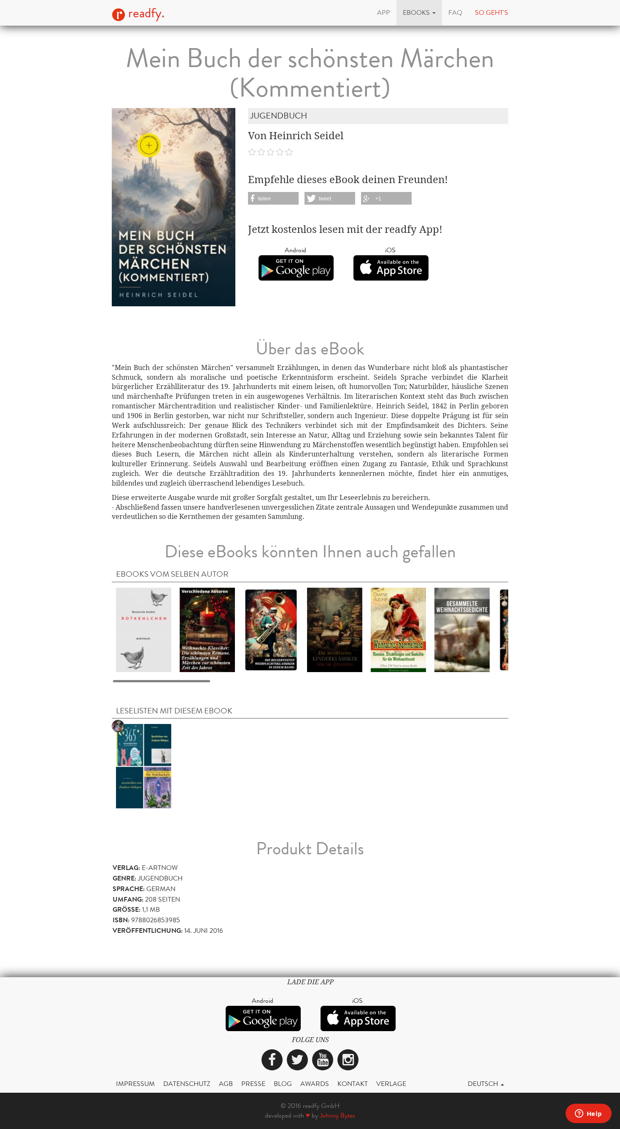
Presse (253, 1083)
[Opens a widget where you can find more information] (588, 1114)
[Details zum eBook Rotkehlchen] (143, 629)
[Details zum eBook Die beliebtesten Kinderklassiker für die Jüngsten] (334, 629)
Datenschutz (186, 1083)
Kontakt (352, 1083)
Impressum (135, 1083)
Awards (314, 1083)
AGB (226, 1083)
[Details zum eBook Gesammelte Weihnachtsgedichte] (462, 629)
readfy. (144, 13)
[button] (419, 12)
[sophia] (143, 765)
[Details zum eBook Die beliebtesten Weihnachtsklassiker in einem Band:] (271, 629)
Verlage (391, 1083)
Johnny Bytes (337, 1115)
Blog (283, 1083)
